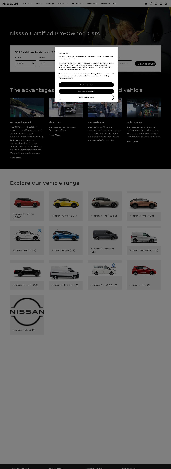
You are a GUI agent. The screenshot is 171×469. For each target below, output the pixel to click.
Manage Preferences (86, 97)
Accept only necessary (86, 91)
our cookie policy (67, 78)
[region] (86, 74)
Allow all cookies (86, 85)
